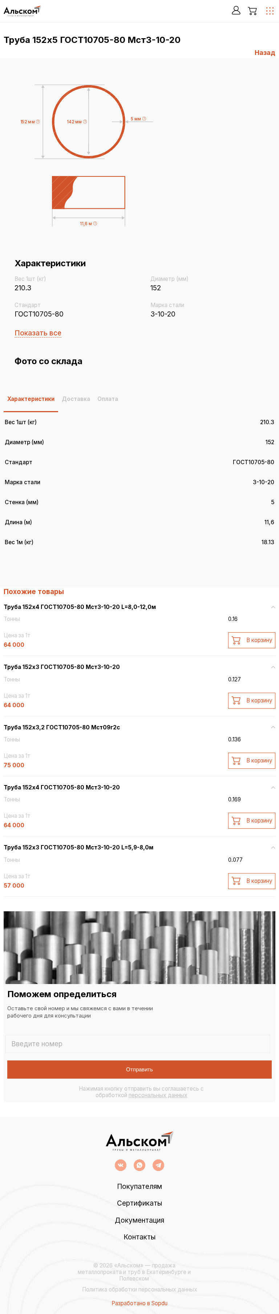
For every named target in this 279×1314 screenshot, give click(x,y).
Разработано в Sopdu (139, 1303)
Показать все (38, 333)
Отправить (139, 1069)
